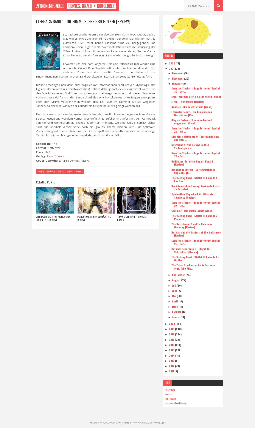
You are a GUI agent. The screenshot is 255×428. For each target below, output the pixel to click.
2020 (172, 324)
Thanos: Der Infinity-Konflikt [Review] (132, 218)
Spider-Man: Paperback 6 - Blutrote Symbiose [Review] (192, 195)
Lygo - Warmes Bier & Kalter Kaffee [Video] (196, 96)
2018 (172, 334)
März (175, 306)
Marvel (61, 171)
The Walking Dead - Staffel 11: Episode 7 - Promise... (195, 217)
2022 (172, 63)
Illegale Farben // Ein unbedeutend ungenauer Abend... (191, 121)
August (176, 280)
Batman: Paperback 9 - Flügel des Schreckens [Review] (191, 250)
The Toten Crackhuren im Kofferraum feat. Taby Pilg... (193, 266)
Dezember (178, 73)
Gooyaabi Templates (153, 423)
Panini (70, 171)
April (175, 301)
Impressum (170, 398)
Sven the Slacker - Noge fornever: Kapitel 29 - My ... (195, 129)
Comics (41, 171)
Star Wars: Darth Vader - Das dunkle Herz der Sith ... (195, 138)
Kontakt (168, 394)
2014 (172, 355)
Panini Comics (55, 156)
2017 (172, 340)
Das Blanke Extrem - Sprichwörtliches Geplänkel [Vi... (193, 171)
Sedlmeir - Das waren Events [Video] (192, 211)
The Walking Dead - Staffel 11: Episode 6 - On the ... (195, 258)
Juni (175, 291)
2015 (172, 350)
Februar (177, 312)
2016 (172, 345)
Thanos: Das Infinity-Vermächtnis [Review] (94, 218)
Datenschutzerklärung (175, 403)
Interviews (170, 390)
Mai (174, 296)
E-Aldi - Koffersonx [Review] (187, 101)
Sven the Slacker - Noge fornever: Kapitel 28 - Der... (195, 154)
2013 (172, 361)
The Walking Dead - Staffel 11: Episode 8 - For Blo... (195, 179)
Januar (176, 317)
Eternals (51, 171)
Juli (174, 285)
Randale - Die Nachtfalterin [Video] (191, 107)
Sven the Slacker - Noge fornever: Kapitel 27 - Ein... (195, 204)
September (179, 275)
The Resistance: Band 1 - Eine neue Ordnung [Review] (191, 225)
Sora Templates (112, 423)
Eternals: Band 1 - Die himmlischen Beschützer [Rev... (191, 113)
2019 (172, 329)
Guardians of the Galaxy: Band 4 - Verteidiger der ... (191, 146)
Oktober (177, 84)
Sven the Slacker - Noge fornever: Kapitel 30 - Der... (195, 89)
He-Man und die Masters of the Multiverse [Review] (196, 233)
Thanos (79, 171)
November (178, 78)
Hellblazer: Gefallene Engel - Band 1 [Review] (192, 162)
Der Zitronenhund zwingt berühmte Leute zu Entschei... (195, 187)
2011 (172, 371)
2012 (172, 366)
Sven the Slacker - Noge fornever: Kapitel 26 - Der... (195, 242)
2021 (172, 68)
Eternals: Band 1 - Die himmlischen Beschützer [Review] (53, 218)
